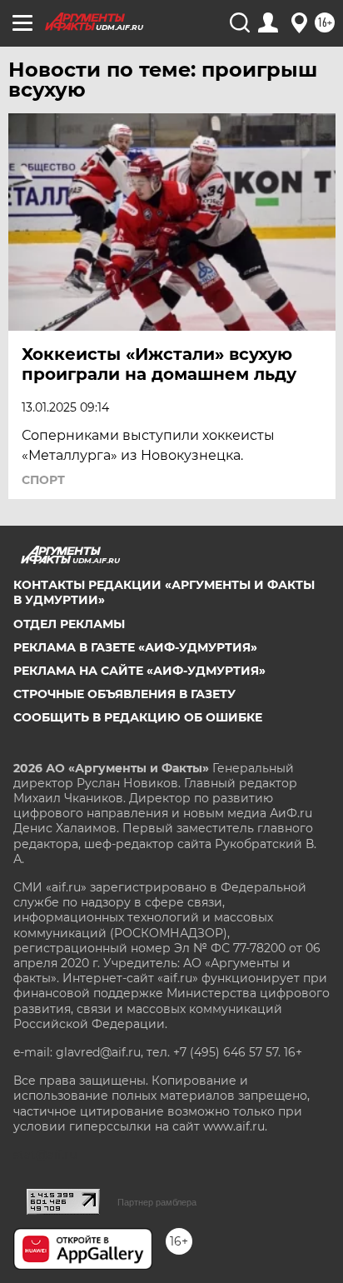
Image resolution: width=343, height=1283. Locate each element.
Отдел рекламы (69, 624)
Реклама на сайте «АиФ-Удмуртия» (139, 670)
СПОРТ (43, 480)
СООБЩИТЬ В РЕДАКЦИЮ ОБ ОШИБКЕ (137, 717)
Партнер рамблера (156, 1202)
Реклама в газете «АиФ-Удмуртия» (135, 647)
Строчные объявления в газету (124, 693)
